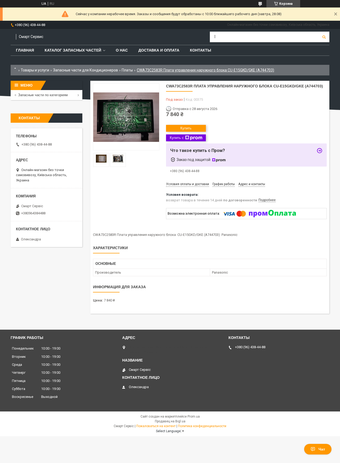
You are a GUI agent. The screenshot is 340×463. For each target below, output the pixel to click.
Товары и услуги (35, 70)
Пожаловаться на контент (156, 426)
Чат (321, 449)
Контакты (200, 50)
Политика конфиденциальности (202, 426)
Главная (25, 50)
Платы (127, 70)
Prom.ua (194, 416)
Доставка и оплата (158, 50)
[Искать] (324, 37)
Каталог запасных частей (73, 50)
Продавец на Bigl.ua (170, 421)
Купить (186, 128)
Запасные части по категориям (43, 95)
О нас (122, 50)
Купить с (177, 138)
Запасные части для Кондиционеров (85, 70)
